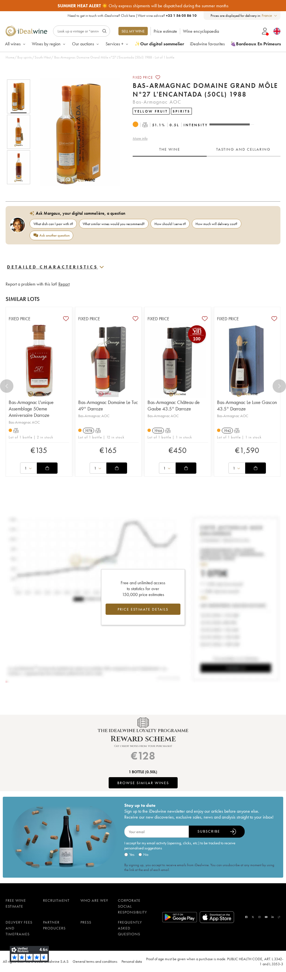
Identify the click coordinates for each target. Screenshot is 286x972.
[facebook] (246, 917)
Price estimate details (143, 609)
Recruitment (56, 900)
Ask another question (54, 235)
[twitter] (253, 917)
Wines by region (46, 44)
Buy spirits (24, 57)
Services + (114, 44)
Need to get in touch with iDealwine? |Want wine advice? (132, 15)
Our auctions (83, 44)
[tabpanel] (206, 174)
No (145, 854)
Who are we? (94, 900)
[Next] (279, 386)
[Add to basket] (47, 468)
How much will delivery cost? (216, 223)
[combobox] (270, 15)
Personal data (131, 961)
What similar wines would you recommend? (114, 223)
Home (10, 57)
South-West (43, 57)
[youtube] (266, 917)
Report (64, 284)
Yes (131, 854)
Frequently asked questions (130, 928)
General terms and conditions (95, 961)
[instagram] (259, 917)
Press (85, 922)
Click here (128, 15)
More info (140, 138)
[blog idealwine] (279, 917)
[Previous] (6, 386)
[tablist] (206, 149)
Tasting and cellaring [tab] (243, 149)
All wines (13, 44)
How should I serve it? (170, 223)
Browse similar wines (143, 782)
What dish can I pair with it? (53, 223)
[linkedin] (272, 917)
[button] (76, 132)
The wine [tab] (169, 149)
